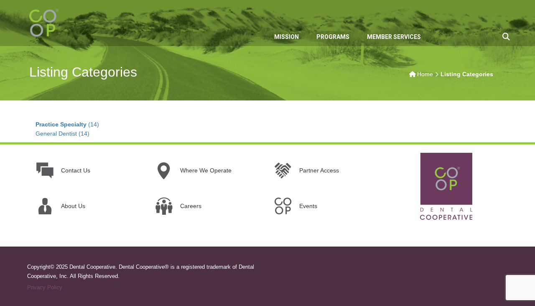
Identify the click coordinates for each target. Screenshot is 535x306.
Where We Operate (206, 170)
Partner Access (319, 170)
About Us (73, 206)
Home (425, 74)
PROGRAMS (332, 36)
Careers (190, 206)
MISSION (286, 36)
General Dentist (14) (62, 133)
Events (308, 206)
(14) (67, 124)
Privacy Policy (44, 287)
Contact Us (75, 170)
